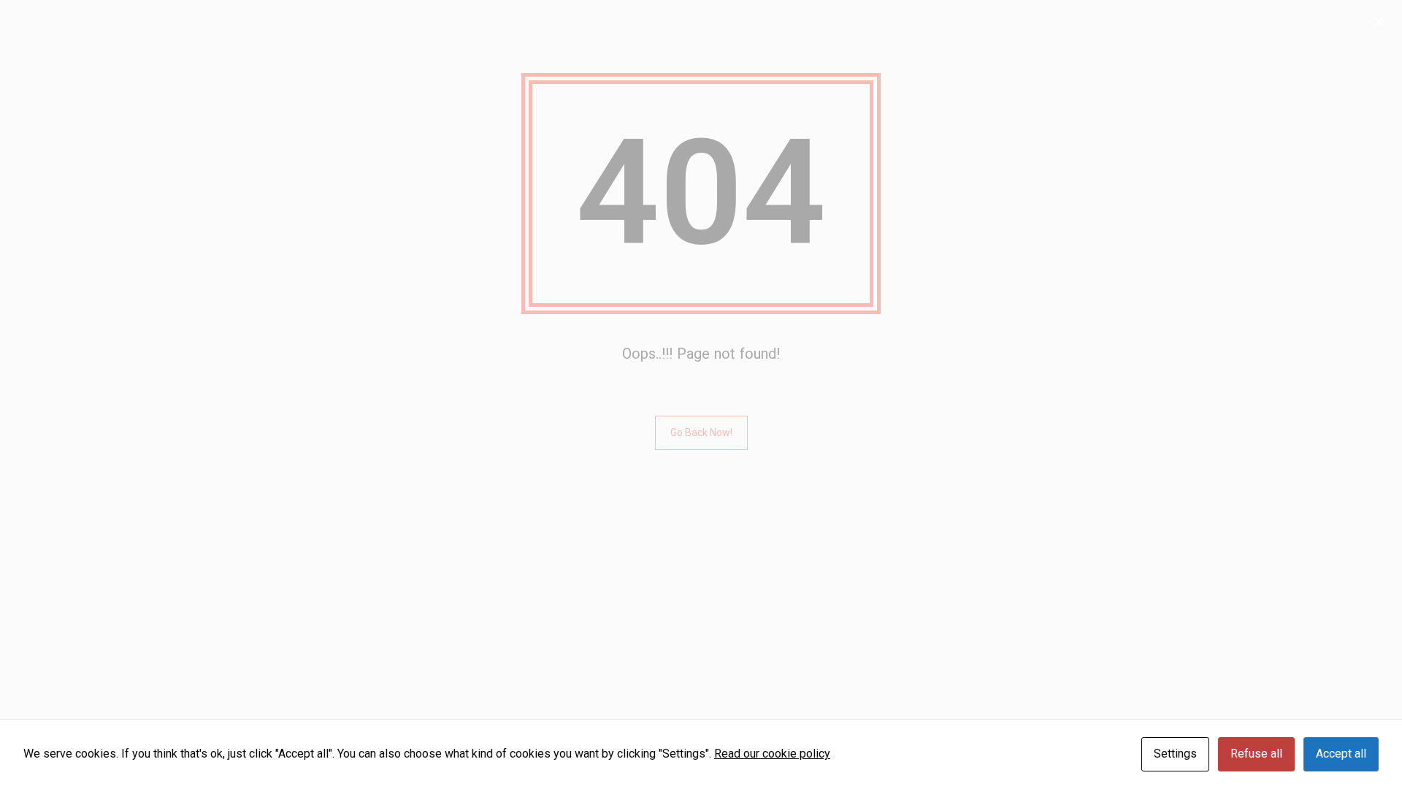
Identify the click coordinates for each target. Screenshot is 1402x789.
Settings (1175, 754)
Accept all (1341, 754)
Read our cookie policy (772, 754)
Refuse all (1256, 754)
